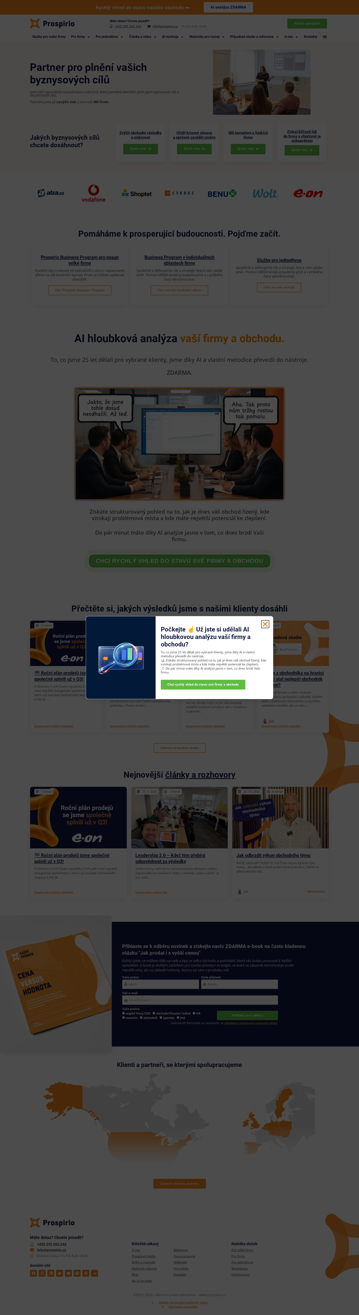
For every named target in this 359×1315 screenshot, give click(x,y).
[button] (265, 624)
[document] (179, 657)
